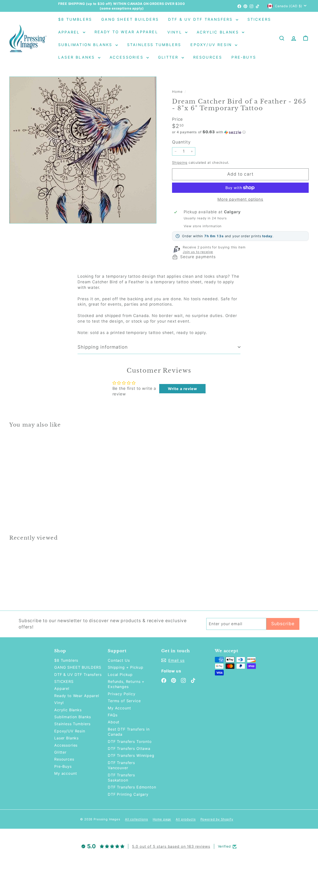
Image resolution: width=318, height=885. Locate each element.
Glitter (169, 57)
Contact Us (119, 660)
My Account (119, 708)
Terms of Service (124, 700)
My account (65, 773)
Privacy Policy (121, 693)
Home (177, 92)
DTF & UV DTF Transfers (201, 19)
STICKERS (259, 19)
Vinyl (175, 32)
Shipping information (103, 347)
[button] (240, 132)
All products (186, 819)
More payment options (240, 199)
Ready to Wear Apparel (126, 32)
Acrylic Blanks (219, 32)
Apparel (70, 32)
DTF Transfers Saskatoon (121, 777)
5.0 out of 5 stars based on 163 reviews (171, 846)
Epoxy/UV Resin (212, 44)
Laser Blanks (77, 57)
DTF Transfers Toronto (130, 741)
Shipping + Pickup (125, 667)
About (113, 722)
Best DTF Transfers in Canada (129, 732)
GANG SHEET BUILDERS (130, 19)
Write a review (182, 388)
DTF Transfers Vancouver (121, 765)
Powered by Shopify (216, 819)
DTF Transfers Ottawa (129, 748)
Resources (207, 57)
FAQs (112, 715)
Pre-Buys (243, 57)
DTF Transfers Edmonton (132, 787)
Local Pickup (120, 674)
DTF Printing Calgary (128, 794)
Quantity (181, 142)
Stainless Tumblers (154, 44)
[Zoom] (83, 150)
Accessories (127, 57)
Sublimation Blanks (86, 44)
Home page (162, 819)
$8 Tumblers (75, 19)
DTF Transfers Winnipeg (131, 755)
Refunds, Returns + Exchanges (126, 684)
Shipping (179, 162)
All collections (136, 819)
